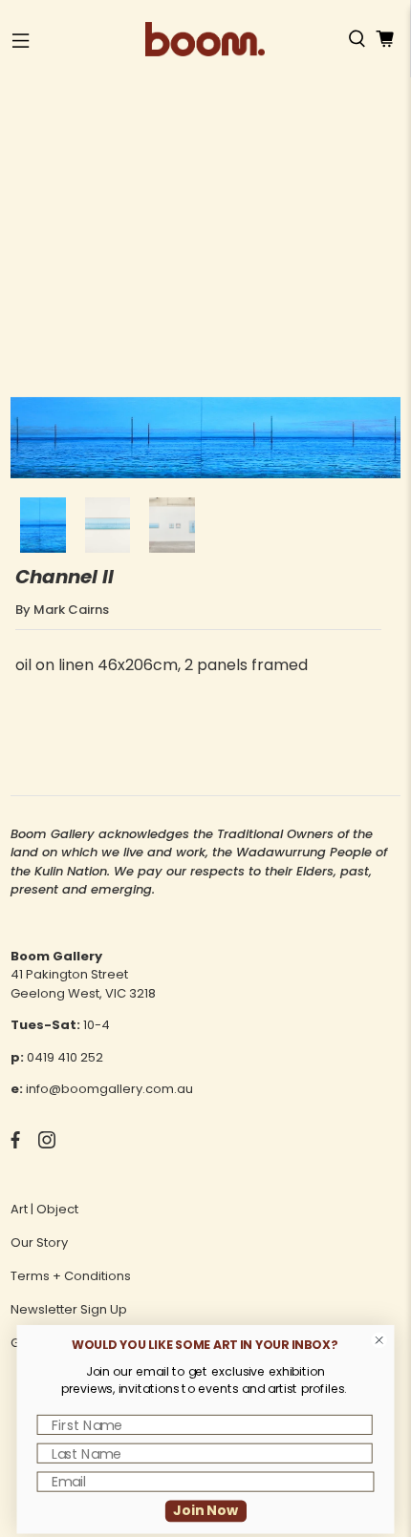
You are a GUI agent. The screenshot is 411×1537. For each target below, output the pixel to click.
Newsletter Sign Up (69, 1309)
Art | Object (44, 1209)
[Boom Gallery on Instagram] (46, 1144)
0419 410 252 (65, 1057)
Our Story (39, 1242)
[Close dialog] (379, 1340)
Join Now (205, 1510)
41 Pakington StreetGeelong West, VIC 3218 (83, 983)
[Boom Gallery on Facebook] (15, 1144)
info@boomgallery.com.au (109, 1089)
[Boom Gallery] (205, 39)
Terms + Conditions (71, 1276)
